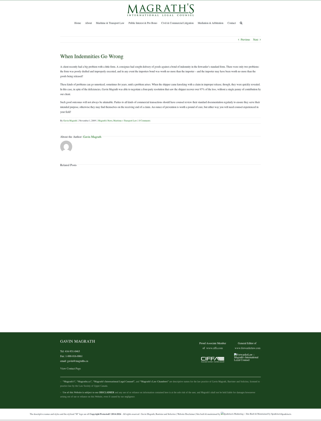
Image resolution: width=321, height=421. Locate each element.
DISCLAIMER (106, 392)
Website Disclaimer (186, 413)
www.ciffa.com (214, 348)
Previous (245, 39)
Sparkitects (286, 413)
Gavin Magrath (70, 120)
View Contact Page (70, 368)
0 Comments (144, 120)
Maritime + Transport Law (125, 120)
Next (255, 39)
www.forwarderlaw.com (247, 348)
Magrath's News (105, 120)
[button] (241, 23)
